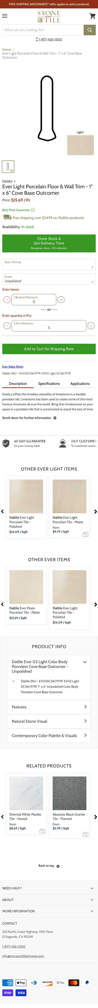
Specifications (49, 383)
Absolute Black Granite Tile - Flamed (69, 816)
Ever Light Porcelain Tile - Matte (68, 519)
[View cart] (92, 16)
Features (19, 707)
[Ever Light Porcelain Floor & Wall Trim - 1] (49, 110)
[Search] (90, 30)
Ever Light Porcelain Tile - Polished (21, 521)
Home (6, 50)
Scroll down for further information (26, 418)
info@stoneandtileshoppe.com (23, 956)
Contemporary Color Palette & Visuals (44, 735)
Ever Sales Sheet (12, 366)
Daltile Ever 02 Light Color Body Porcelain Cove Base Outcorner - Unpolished (40, 667)
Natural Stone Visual (29, 721)
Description (18, 383)
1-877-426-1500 (50, 39)
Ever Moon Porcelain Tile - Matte (24, 610)
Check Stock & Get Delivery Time (49, 243)
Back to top (46, 865)
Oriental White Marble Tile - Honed (25, 816)
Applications (80, 383)
